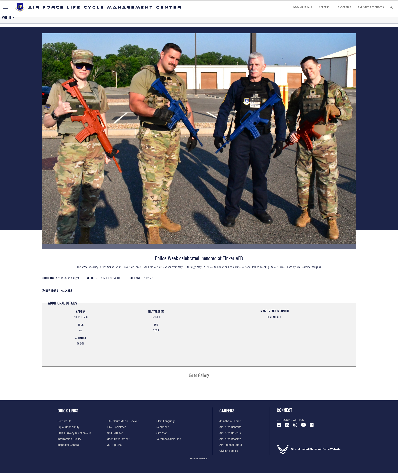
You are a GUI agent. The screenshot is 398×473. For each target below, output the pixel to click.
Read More (273, 317)
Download (51, 291)
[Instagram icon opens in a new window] (295, 425)
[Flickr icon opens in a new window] (311, 425)
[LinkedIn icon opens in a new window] (287, 425)
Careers (226, 410)
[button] (5, 7)
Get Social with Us (290, 419)
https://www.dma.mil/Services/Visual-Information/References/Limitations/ (240, 332)
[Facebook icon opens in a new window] (279, 425)
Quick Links (68, 410)
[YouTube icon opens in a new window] (303, 425)
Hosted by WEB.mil (199, 458)
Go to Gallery (199, 375)
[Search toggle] (391, 7)
